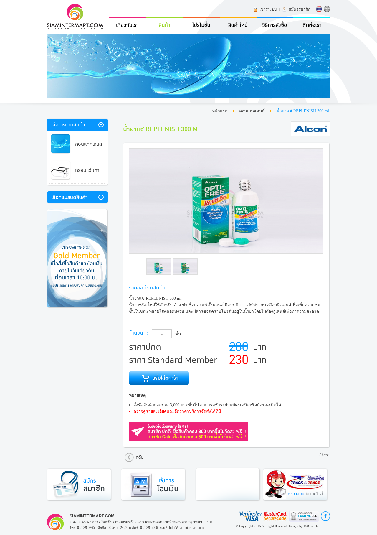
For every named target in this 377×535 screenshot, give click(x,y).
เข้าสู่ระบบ (268, 9)
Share (324, 455)
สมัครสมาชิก (299, 9)
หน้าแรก (219, 111)
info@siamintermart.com (186, 528)
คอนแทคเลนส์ (252, 111)
